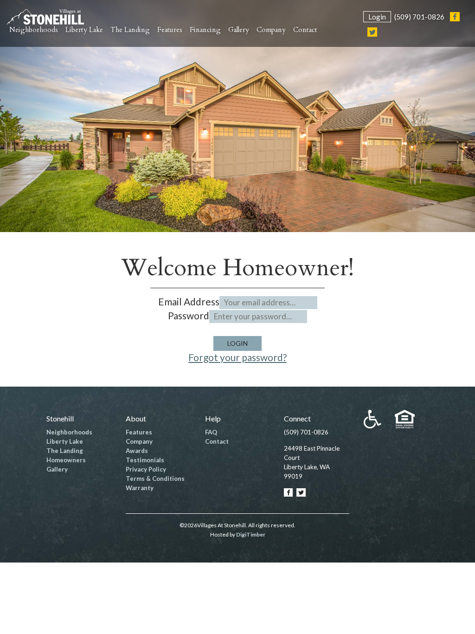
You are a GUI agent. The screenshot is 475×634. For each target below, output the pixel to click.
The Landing (64, 450)
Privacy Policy (146, 469)
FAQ (211, 432)
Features (139, 432)
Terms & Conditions (155, 478)
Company (139, 441)
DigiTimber (250, 534)
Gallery (57, 469)
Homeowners (66, 460)
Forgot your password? (237, 357)
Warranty (140, 488)
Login (377, 17)
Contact (217, 441)
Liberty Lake (64, 441)
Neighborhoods (69, 432)
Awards (137, 450)
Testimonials (145, 460)
